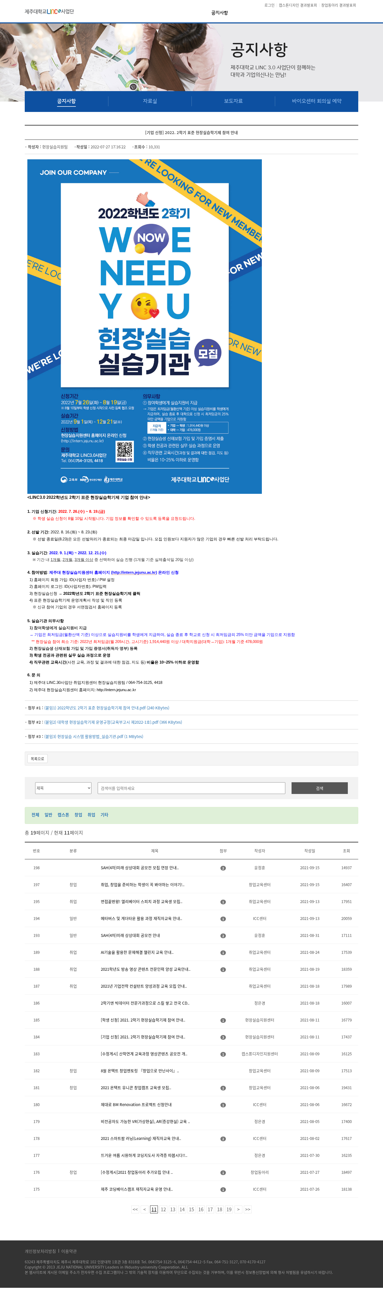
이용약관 (69, 1251)
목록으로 (37, 758)
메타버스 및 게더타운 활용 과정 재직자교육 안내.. (141, 918)
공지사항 (219, 13)
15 (191, 1209)
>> (247, 1209)
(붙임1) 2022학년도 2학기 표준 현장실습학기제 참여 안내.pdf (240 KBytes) (106, 708)
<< (135, 1209)
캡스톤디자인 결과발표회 (298, 5)
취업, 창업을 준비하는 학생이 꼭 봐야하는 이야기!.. (142, 884)
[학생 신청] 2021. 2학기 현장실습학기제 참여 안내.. (143, 1020)
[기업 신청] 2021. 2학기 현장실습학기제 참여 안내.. (143, 1037)
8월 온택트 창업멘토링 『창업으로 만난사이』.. (140, 1071)
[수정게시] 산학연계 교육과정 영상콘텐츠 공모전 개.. (144, 1054)
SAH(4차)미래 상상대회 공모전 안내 (130, 935)
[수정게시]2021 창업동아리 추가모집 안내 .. (137, 1172)
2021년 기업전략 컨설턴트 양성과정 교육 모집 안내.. (144, 986)
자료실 (150, 101)
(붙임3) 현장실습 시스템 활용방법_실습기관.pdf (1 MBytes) (93, 736)
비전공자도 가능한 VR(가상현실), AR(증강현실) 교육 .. (145, 1121)
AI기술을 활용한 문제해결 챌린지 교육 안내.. (137, 952)
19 (229, 1209)
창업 (78, 814)
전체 (35, 814)
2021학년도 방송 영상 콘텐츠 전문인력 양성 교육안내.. (145, 969)
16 (200, 1209)
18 (219, 1209)
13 (172, 1209)
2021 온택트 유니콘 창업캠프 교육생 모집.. (136, 1087)
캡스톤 (63, 814)
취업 (91, 814)
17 (210, 1209)
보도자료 (233, 101)
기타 (104, 814)
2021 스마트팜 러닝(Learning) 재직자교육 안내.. (141, 1138)
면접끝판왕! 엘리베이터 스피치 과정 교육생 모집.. (141, 901)
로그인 (269, 5)
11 (154, 1209)
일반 (48, 814)
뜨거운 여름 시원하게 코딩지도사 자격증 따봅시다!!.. (144, 1155)
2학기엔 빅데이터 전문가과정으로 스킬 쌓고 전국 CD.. (145, 1003)
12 (163, 1209)
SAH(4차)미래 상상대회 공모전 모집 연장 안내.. (140, 868)
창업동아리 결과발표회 (338, 5)
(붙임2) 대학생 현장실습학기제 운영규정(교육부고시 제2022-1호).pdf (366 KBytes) (113, 722)
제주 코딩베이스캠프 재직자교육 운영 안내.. (137, 1189)
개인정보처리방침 (40, 1251)
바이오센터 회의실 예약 (317, 101)
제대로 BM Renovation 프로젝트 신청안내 (136, 1104)
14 (182, 1209)
